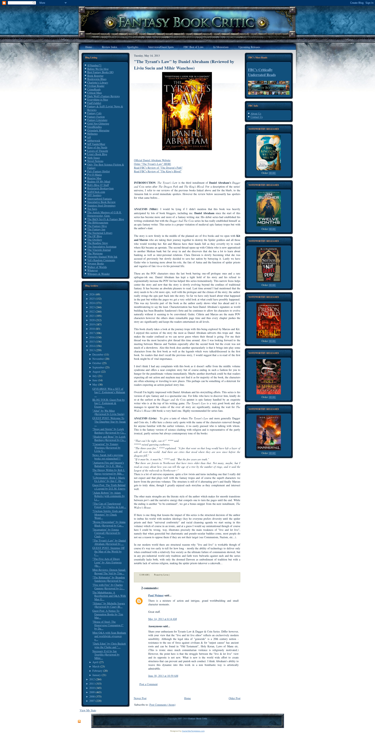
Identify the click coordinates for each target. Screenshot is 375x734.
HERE (272, 173)
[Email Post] (172, 574)
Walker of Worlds (97, 267)
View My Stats (88, 710)
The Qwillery (94, 239)
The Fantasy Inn (96, 229)
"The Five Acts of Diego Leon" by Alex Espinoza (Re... (106, 562)
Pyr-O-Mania (94, 174)
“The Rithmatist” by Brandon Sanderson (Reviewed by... (108, 579)
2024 (92, 303)
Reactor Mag (94, 178)
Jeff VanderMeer (96, 144)
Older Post (234, 698)
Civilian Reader (95, 86)
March (95, 666)
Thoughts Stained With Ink (102, 256)
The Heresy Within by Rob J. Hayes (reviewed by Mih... (108, 471)
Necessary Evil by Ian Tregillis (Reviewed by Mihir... (106, 654)
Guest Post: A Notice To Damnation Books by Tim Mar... (107, 614)
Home (187, 698)
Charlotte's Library (97, 82)
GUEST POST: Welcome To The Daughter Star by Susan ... (109, 421)
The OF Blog (94, 236)
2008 (92, 696)
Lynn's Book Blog (97, 154)
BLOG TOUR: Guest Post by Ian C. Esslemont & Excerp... (108, 403)
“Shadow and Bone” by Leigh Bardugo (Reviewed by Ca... (109, 438)
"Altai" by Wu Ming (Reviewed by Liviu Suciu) (108, 412)
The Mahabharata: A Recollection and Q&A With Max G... (109, 596)
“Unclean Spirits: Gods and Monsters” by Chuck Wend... (107, 514)
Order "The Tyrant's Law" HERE (152, 164)
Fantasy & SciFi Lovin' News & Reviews (105, 108)
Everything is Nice (97, 99)
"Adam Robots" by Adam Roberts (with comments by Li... (108, 496)
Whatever (92, 270)
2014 (92, 346)
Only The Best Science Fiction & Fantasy (105, 166)
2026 (92, 294)
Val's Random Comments (101, 260)
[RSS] (79, 721)
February (97, 671)
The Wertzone (95, 253)
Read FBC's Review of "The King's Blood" (158, 171)
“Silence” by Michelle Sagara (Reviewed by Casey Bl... (108, 605)
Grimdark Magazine (98, 130)
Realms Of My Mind (98, 181)
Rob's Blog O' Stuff (98, 185)
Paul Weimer (156, 595)
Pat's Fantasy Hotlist (98, 171)
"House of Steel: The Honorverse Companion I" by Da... (107, 625)
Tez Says (92, 209)
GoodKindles (94, 127)
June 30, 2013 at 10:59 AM (163, 676)
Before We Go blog (98, 69)
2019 (92, 324)
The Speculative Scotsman (101, 246)
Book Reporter (95, 75)
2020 (92, 320)
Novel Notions (95, 161)
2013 (92, 350)
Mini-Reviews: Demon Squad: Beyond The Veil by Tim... (109, 571)
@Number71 (94, 65)
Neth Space (93, 157)
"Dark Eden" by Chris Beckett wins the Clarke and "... (109, 645)
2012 (92, 679)
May (94, 384)
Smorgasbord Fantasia (99, 198)
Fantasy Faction (96, 116)
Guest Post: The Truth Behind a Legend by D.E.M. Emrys (108, 486)
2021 (92, 316)
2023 (92, 307)
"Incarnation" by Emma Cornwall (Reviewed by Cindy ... (106, 533)
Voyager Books (95, 263)
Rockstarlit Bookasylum (100, 188)
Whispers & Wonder (98, 274)
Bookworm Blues (96, 79)
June (94, 380)
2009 (92, 692)
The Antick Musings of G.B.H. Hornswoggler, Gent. (104, 214)
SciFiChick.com (96, 192)
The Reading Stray (97, 243)
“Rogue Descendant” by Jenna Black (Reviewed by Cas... (108, 523)
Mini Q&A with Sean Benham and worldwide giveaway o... (109, 636)
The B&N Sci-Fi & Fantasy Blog (105, 219)
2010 (92, 688)
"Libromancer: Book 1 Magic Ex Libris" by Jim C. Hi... (108, 479)
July (94, 376)
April (95, 662)
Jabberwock (93, 140)
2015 (92, 341)
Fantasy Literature (97, 120)
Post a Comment (148, 684)
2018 (92, 328)
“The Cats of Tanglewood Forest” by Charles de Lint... (109, 505)
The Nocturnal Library (99, 233)
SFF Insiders (94, 195)
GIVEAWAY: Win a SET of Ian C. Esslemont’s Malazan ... (108, 392)
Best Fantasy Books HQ (100, 72)
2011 (92, 683)
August (96, 371)
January (96, 675)
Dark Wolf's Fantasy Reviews (103, 96)
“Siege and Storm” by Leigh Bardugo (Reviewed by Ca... (109, 430)
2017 (92, 333)
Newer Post (140, 698)
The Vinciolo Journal (99, 250)
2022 (92, 311)
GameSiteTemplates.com (193, 731)
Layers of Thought (97, 151)
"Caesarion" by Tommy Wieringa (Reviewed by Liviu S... (106, 447)
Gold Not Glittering (98, 123)
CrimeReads (94, 89)
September (98, 367)
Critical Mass (94, 92)
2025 (92, 298)
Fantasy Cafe (94, 113)
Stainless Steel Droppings (101, 205)
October (96, 363)
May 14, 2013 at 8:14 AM (162, 619)
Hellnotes (92, 133)
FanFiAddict (94, 103)
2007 (92, 701)
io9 (89, 137)
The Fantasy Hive (97, 226)
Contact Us (257, 117)
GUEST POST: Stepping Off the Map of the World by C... (108, 551)
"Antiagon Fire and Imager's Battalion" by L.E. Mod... (108, 464)
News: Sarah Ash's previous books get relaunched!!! (107, 456)
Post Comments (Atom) (162, 704)
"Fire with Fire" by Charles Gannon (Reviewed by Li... (108, 586)
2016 (92, 337)
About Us (256, 113)
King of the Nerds (97, 147)
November (98, 359)
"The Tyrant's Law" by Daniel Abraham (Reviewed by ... (109, 542)
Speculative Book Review (101, 202)
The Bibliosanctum (97, 222)
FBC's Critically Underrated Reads (262, 72)
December (98, 354)
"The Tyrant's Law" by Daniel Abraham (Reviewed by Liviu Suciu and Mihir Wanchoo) (184, 64)
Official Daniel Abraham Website (152, 160)
